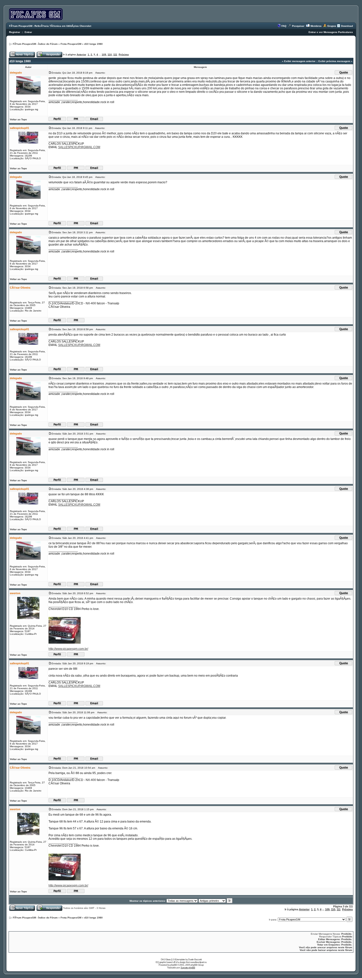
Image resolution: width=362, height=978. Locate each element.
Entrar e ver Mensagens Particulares (331, 32)
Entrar (28, 32)
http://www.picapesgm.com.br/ (68, 649)
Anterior (81, 54)
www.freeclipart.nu (199, 962)
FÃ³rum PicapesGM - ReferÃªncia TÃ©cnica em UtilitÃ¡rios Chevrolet (50, 26)
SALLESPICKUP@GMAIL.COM (79, 147)
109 (104, 54)
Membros (316, 26)
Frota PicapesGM (71, 44)
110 (110, 54)
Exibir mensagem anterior (299, 61)
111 (115, 54)
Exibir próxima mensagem (334, 61)
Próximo (124, 54)
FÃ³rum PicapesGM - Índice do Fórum (35, 44)
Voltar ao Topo (18, 119)
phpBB (173, 964)
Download (347, 26)
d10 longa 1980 (93, 44)
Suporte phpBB (188, 967)
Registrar (14, 32)
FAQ (283, 26)
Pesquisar (298, 26)
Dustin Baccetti (194, 959)
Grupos (331, 26)
